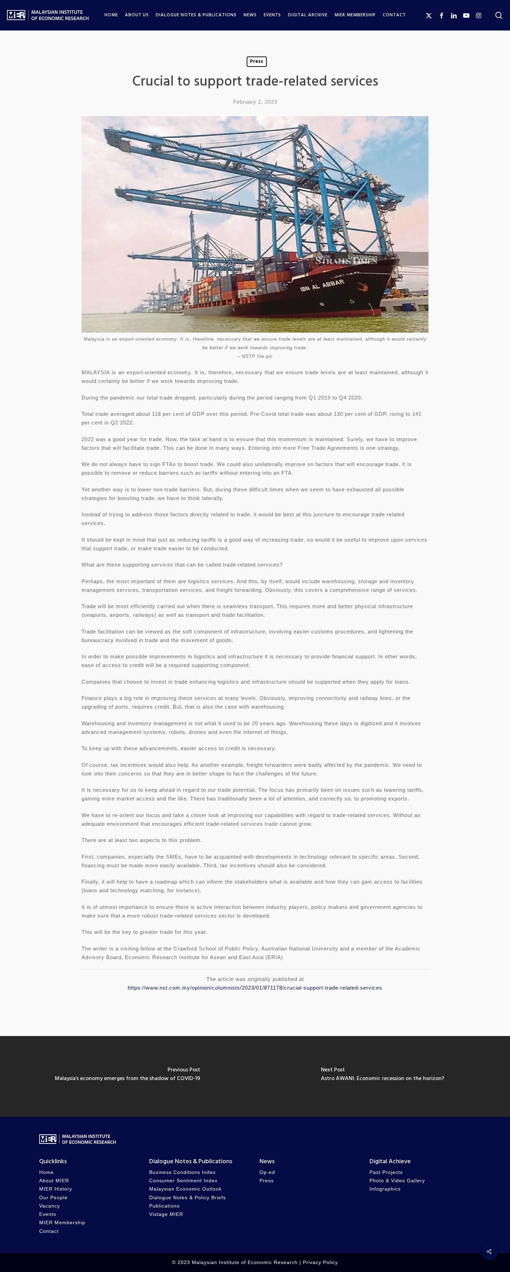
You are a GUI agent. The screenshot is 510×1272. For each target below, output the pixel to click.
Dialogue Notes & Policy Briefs (187, 1197)
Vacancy (49, 1206)
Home (46, 1172)
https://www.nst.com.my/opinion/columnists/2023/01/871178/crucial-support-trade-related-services (255, 988)
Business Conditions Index (182, 1172)
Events (47, 1214)
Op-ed (267, 1172)
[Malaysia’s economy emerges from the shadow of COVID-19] (127, 1076)
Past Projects (386, 1172)
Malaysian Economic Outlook (185, 1189)
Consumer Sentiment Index (183, 1180)
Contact (49, 1231)
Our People (53, 1197)
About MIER (54, 1180)
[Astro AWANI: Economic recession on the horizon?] (382, 1076)
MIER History (55, 1189)
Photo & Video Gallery (397, 1180)
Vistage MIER (166, 1214)
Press (256, 61)
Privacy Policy (320, 1262)
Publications (164, 1206)
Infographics (385, 1189)
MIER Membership (62, 1222)
